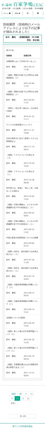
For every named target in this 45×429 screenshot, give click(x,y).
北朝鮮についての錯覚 (15, 317)
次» (28, 398)
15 (23, 398)
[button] (7, 13)
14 (17, 398)
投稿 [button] (16, 13)
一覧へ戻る (22, 416)
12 (31, 393)
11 (26, 393)
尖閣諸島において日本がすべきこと (21, 61)
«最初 (13, 393)
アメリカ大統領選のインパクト (19, 124)
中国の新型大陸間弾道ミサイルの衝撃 (22, 237)
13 (12, 398)
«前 (20, 393)
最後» (13, 403)
